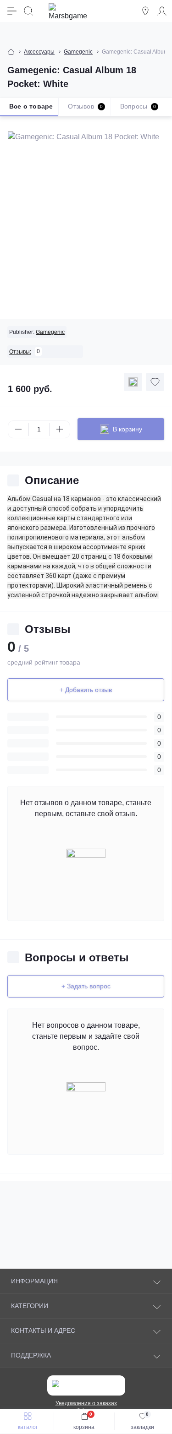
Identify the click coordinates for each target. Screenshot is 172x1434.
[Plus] (60, 429)
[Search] (28, 11)
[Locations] (145, 11)
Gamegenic (78, 52)
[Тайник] (133, 382)
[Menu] (12, 11)
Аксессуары (39, 52)
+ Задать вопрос (86, 986)
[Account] (161, 11)
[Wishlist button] (155, 382)
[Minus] (18, 429)
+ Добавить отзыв (86, 689)
